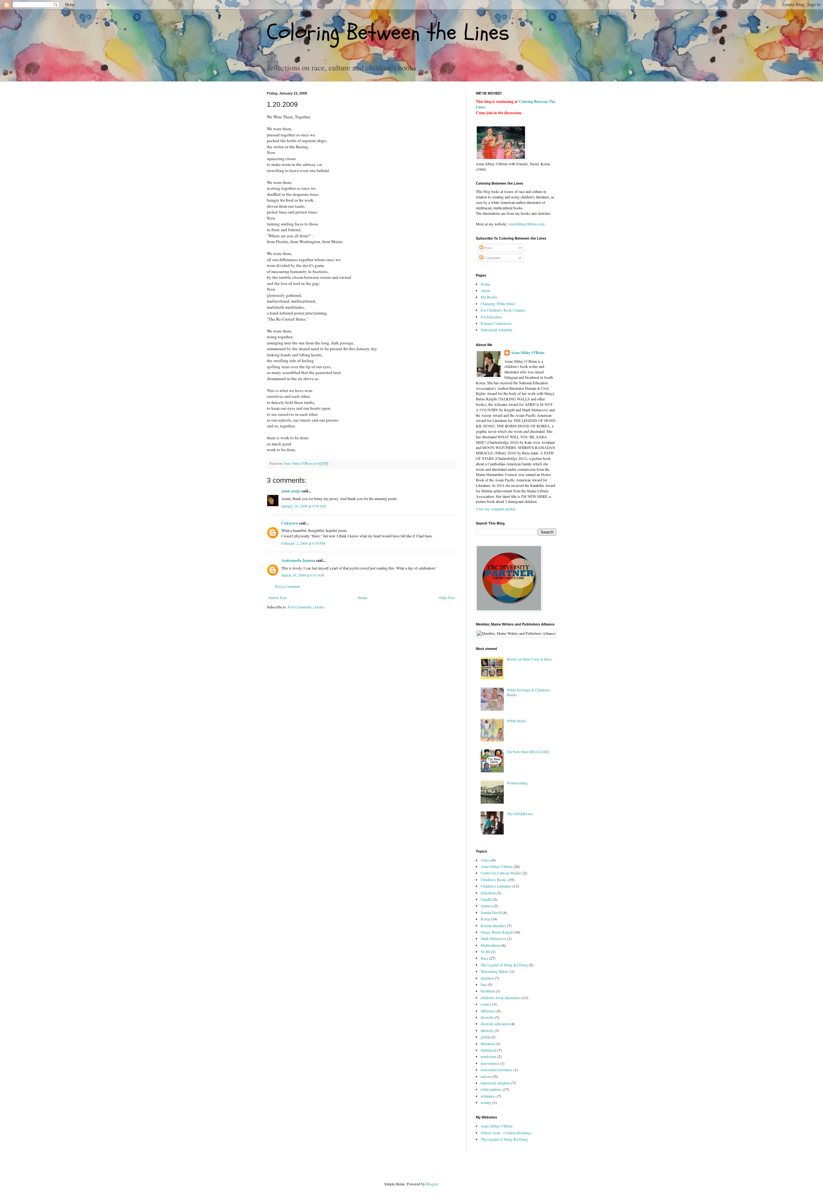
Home (362, 597)
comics (486, 1004)
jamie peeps (291, 491)
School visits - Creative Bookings (506, 1132)
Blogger (432, 1183)
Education (488, 892)
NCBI (485, 951)
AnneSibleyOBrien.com (526, 223)
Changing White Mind (498, 303)
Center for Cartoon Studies (501, 872)
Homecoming (517, 782)
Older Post (447, 597)
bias (484, 984)
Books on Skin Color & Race (529, 659)
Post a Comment (287, 586)
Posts (488, 247)
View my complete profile (495, 508)
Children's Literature (496, 886)
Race (484, 958)
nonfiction (488, 1056)
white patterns (491, 1089)
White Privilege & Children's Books (529, 692)
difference (488, 1010)
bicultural (488, 990)
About (485, 290)
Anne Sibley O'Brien (528, 352)
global (485, 1036)
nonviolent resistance (496, 1069)
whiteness (488, 1096)
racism (486, 1076)
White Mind (516, 720)
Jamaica (487, 905)
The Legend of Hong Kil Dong (504, 964)
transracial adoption (495, 1082)
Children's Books (494, 879)
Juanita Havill (491, 912)
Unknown (289, 523)
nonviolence (490, 1063)
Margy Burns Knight (497, 932)
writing (486, 1102)
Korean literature (493, 925)
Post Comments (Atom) (306, 606)
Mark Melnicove (493, 938)
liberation (488, 1043)
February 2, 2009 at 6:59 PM (303, 543)
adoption (487, 978)
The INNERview (520, 813)
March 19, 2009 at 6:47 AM (302, 575)
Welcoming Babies (495, 971)
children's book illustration (501, 997)
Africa (485, 860)
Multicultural (490, 945)
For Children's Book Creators (503, 310)
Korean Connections (496, 323)
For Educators (491, 316)
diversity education (495, 1023)
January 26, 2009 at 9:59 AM (303, 505)
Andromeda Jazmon (298, 560)
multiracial (488, 1050)
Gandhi (486, 899)
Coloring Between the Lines (388, 32)
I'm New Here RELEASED (528, 751)
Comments (492, 257)
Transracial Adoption (496, 329)
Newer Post (277, 597)
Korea (485, 918)
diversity (487, 1017)
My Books (489, 296)
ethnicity (487, 1030)
